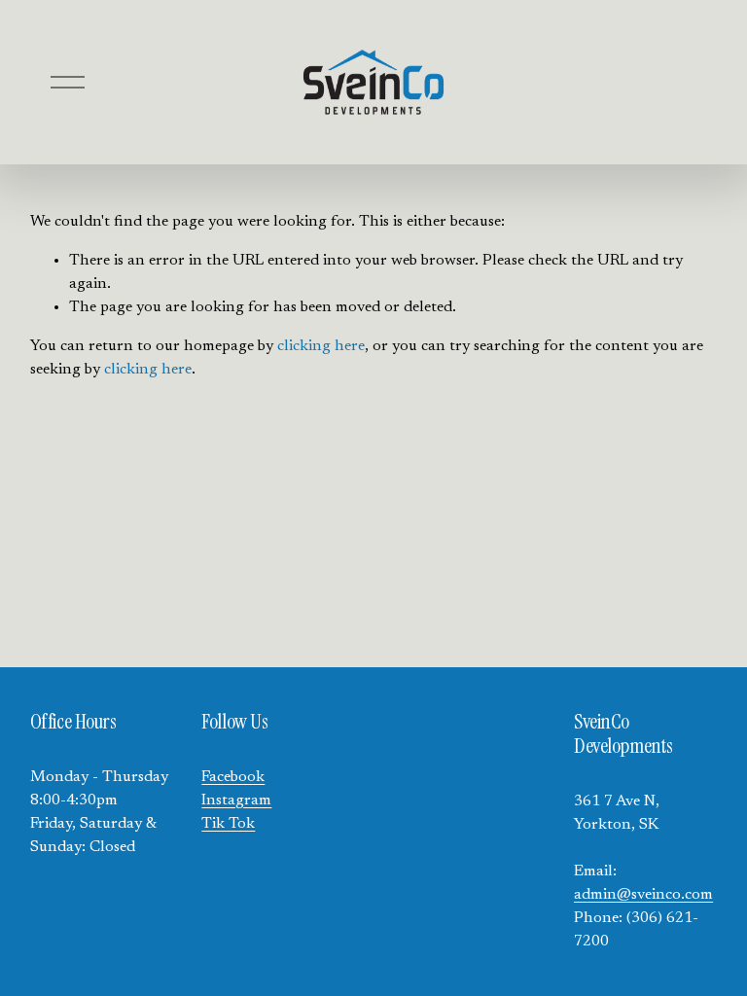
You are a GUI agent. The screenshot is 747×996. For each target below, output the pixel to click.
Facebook (233, 777)
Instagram (236, 800)
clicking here (321, 346)
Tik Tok (228, 824)
